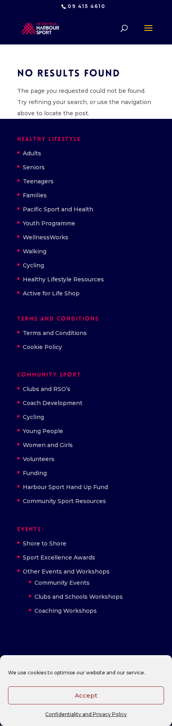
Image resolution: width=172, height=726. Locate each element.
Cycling (33, 265)
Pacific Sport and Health (58, 209)
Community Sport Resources (64, 501)
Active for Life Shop (51, 293)
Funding (35, 473)
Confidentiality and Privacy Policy (86, 714)
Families (35, 195)
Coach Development (52, 403)
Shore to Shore (44, 543)
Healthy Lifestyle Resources (63, 279)
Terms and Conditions (55, 333)
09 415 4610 (87, 6)
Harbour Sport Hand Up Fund (65, 487)
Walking (34, 251)
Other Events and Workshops (66, 571)
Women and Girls (48, 445)
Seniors (34, 167)
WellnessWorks (45, 237)
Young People (43, 431)
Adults (32, 153)
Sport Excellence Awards (59, 557)
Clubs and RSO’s (46, 389)
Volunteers (38, 459)
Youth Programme (49, 223)
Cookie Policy (42, 347)
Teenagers (38, 181)
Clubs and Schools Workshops (78, 596)
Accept (86, 695)
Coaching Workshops (65, 610)
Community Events (62, 582)
